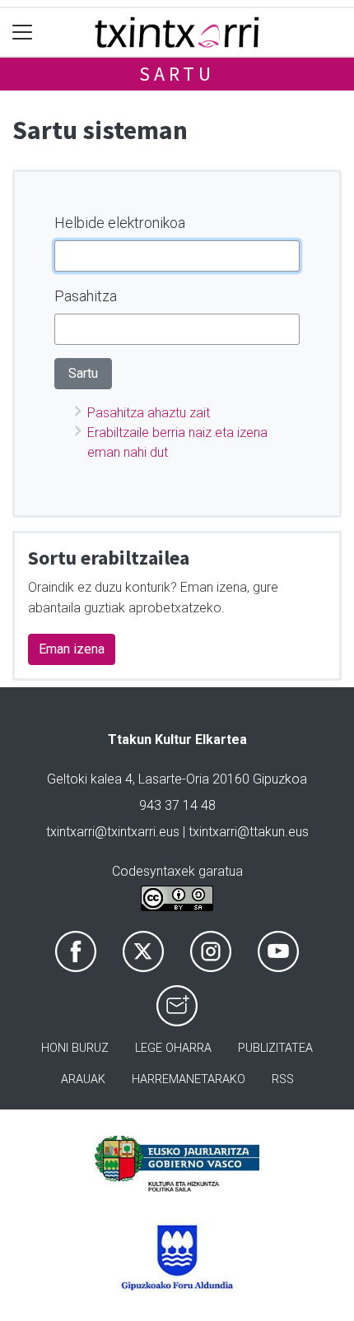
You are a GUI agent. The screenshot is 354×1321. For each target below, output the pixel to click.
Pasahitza (85, 296)
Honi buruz (75, 1048)
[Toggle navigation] (22, 32)
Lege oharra (173, 1048)
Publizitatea (275, 1048)
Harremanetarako (188, 1079)
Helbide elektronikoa (119, 222)
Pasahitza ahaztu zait (148, 413)
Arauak (83, 1079)
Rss (283, 1079)
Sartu (177, 73)
